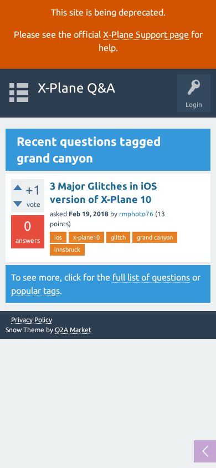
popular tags (35, 291)
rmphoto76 (136, 213)
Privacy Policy (31, 320)
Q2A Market (73, 329)
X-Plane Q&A (76, 87)
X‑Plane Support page (146, 34)
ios (58, 237)
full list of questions (151, 277)
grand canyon (155, 237)
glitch (118, 237)
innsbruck (67, 249)
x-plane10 (86, 237)
